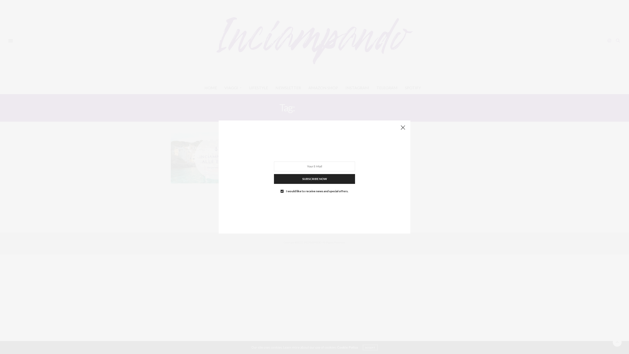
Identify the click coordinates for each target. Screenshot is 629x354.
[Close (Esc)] (403, 128)
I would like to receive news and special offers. (317, 191)
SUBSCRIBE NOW (314, 179)
